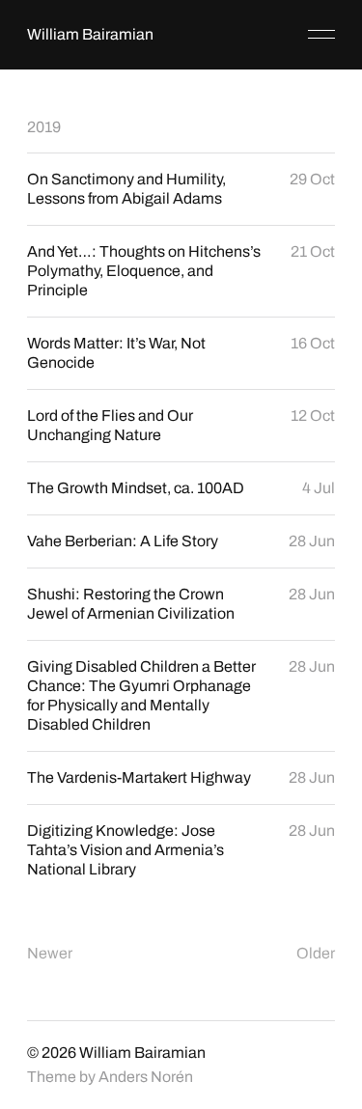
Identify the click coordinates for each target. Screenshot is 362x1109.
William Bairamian (90, 34)
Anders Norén (145, 1076)
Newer (49, 953)
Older (315, 953)
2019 (44, 127)
